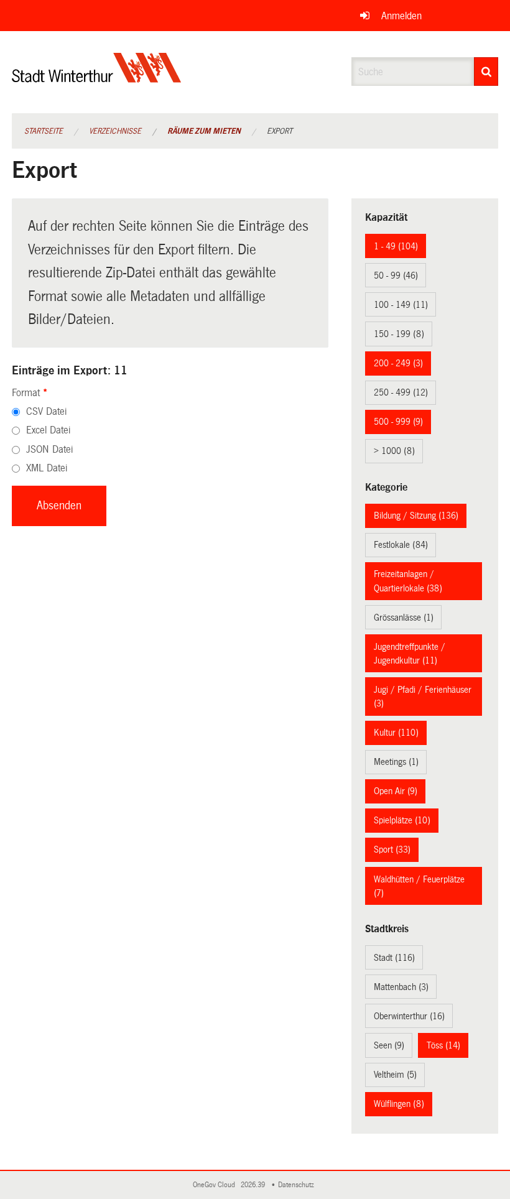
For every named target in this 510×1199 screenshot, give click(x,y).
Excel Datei (48, 430)
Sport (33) (392, 849)
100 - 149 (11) (401, 305)
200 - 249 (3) (398, 363)
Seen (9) (389, 1045)
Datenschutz (298, 1185)
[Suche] (486, 71)
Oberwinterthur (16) (409, 1016)
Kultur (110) (396, 733)
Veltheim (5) (395, 1075)
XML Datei (46, 468)
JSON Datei (49, 449)
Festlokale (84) (401, 545)
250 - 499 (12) (401, 392)
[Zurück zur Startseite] (97, 78)
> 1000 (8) (394, 451)
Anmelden (401, 16)
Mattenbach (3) (401, 987)
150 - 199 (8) (399, 334)
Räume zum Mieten (204, 131)
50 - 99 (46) (396, 275)
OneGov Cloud (216, 1185)
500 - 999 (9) (398, 422)
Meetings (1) (396, 762)
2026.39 (254, 1185)
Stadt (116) (394, 958)
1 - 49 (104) (396, 246)
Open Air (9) (395, 791)
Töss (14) (443, 1045)
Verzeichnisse (115, 131)
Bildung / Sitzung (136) (416, 516)
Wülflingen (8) (399, 1104)
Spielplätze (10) (402, 820)
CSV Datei (46, 411)
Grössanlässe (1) (404, 618)
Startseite (43, 131)
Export (279, 131)
